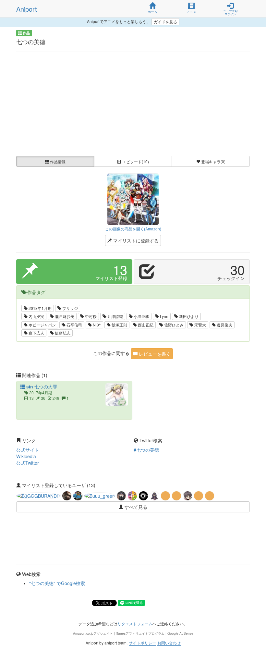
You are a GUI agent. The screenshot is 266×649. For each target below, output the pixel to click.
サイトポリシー (142, 642)
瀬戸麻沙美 (64, 316)
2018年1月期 (40, 308)
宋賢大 (199, 324)
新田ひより (188, 316)
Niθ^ (96, 324)
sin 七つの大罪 (41, 386)
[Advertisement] (133, 103)
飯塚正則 (119, 324)
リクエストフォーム (134, 623)
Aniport (26, 9)
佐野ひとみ (173, 324)
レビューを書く (154, 353)
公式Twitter (27, 462)
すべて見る (135, 507)
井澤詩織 (114, 316)
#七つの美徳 (146, 450)
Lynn (163, 316)
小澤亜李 (141, 316)
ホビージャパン (42, 324)
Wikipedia (26, 456)
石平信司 (74, 324)
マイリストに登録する (135, 240)
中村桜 (90, 316)
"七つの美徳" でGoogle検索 (57, 583)
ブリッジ (69, 308)
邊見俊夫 (224, 324)
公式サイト (27, 450)
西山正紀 (145, 324)
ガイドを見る (165, 21)
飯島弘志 (62, 333)
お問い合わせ (169, 642)
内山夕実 (36, 316)
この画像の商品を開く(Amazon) (133, 228)
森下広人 (36, 333)
